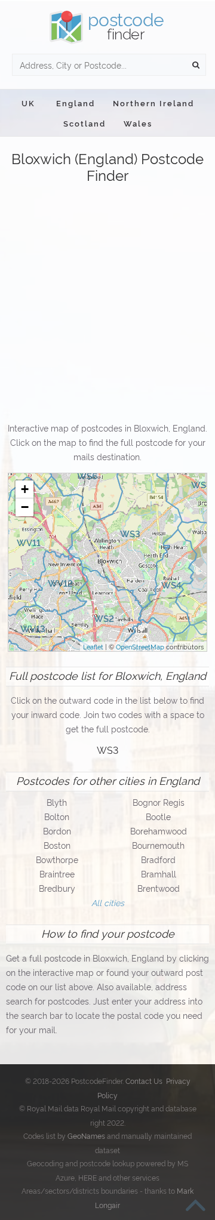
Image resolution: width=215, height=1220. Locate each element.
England (75, 102)
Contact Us (143, 1081)
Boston (57, 845)
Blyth (57, 802)
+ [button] (25, 489)
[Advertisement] (107, 303)
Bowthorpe (57, 859)
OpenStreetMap (140, 646)
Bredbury (57, 888)
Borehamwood (158, 830)
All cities (107, 902)
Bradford (158, 859)
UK (28, 102)
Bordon (57, 830)
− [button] (25, 507)
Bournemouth (158, 845)
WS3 (107, 749)
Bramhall (158, 873)
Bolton (56, 816)
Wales (138, 123)
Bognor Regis (159, 802)
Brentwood (158, 888)
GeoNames (86, 1135)
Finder (126, 25)
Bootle (158, 816)
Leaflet (93, 646)
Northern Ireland (153, 102)
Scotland (84, 123)
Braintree (57, 873)
